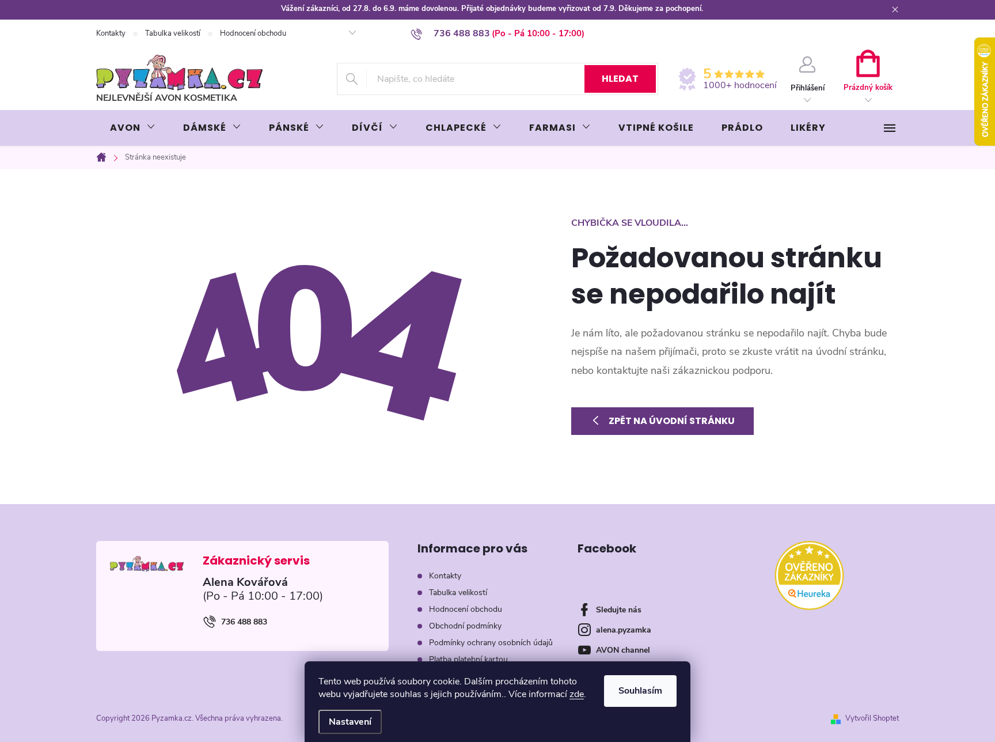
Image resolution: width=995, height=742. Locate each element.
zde (576, 694)
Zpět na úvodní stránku (672, 420)
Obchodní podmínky (465, 625)
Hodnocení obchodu (253, 33)
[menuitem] (132, 128)
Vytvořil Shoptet (872, 718)
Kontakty (111, 33)
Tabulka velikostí (172, 33)
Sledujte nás (618, 609)
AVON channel (623, 650)
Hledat (620, 78)
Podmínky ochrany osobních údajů (491, 642)
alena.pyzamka (623, 629)
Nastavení (350, 722)
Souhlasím (640, 690)
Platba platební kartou (468, 659)
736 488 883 (244, 621)
